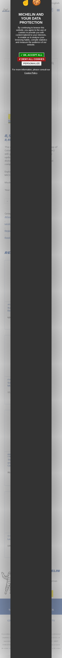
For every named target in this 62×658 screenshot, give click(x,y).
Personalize (31, 63)
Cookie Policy (30, 73)
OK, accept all (32, 55)
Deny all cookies (32, 59)
